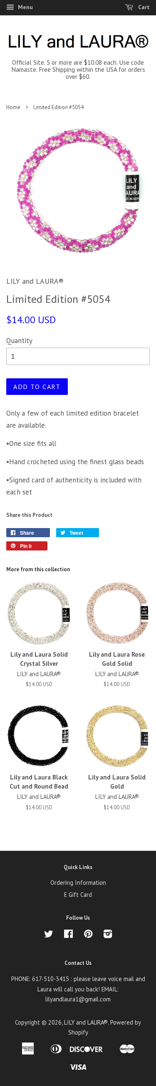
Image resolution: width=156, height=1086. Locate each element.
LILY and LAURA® (86, 1022)
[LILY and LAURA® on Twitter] (48, 935)
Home (13, 107)
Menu (24, 7)
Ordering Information (78, 882)
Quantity (19, 340)
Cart (143, 7)
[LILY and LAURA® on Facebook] (68, 935)
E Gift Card (78, 895)
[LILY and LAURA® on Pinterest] (88, 935)
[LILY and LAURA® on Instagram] (107, 935)
